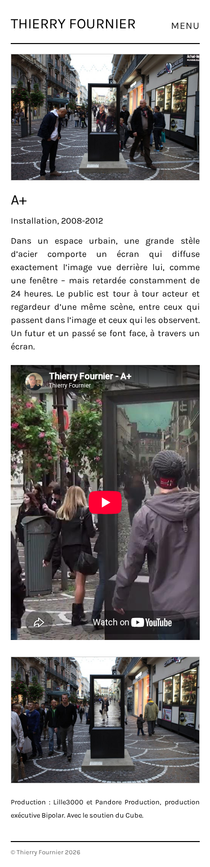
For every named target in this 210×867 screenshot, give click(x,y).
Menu (185, 26)
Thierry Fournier (73, 23)
